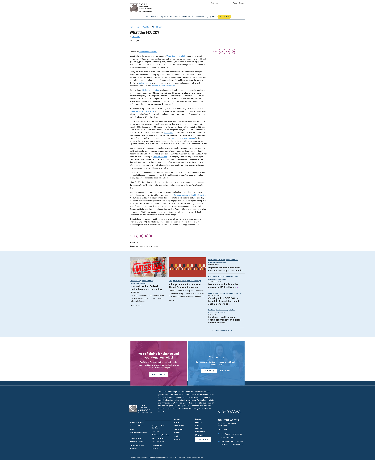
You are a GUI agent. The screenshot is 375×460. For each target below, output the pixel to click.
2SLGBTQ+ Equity (157, 438)
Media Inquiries (188, 17)
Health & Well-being (143, 27)
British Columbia (212, 259)
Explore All (155, 449)
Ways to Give (199, 435)
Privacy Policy (181, 457)
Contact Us (199, 429)
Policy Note (153, 246)
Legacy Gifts (210, 17)
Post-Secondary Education (137, 283)
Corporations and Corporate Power (138, 434)
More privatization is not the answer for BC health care (223, 286)
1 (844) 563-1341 (237, 444)
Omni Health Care (160, 156)
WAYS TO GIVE (157, 374)
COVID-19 (211, 293)
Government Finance (136, 442)
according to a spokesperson (183, 138)
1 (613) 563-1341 (237, 441)
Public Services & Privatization (216, 312)
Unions (132, 429)
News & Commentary (148, 280)
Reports (184, 280)
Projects (198, 419)
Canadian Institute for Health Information (190, 195)
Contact (241, 3)
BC (138, 242)
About (235, 3)
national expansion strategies (163, 86)
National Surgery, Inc (150, 90)
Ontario (176, 436)
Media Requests (200, 432)
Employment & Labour (175, 280)
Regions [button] (163, 17)
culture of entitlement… (148, 51)
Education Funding (135, 280)
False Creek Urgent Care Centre (142, 111)
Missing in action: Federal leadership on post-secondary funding (146, 289)
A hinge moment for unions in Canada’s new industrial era (185, 286)
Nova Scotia (177, 439)
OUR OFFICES (225, 371)
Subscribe (200, 17)
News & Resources (136, 422)
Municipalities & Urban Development (159, 427)
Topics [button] (153, 17)
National (176, 422)
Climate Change (157, 445)
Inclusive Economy (135, 438)
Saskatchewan (178, 429)
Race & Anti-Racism (158, 442)
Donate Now (224, 17)
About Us (198, 422)
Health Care (157, 27)
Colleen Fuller (136, 37)
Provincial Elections (220, 262)
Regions (176, 419)
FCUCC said (168, 132)
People (197, 425)
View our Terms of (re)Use (169, 457)
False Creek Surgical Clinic (177, 56)
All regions (222, 430)
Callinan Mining (145, 83)
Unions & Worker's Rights (194, 280)
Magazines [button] (174, 17)
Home (147, 17)
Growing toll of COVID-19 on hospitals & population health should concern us (224, 301)
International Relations (137, 445)
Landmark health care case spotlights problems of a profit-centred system (224, 319)
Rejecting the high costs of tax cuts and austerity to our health (225, 269)
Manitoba (177, 433)
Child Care (155, 431)
